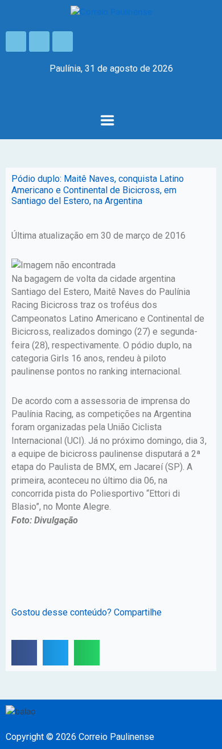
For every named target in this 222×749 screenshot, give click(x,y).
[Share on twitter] (55, 652)
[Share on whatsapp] (87, 652)
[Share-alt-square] (62, 41)
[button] (107, 121)
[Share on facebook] (24, 652)
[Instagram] (39, 41)
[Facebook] (16, 41)
